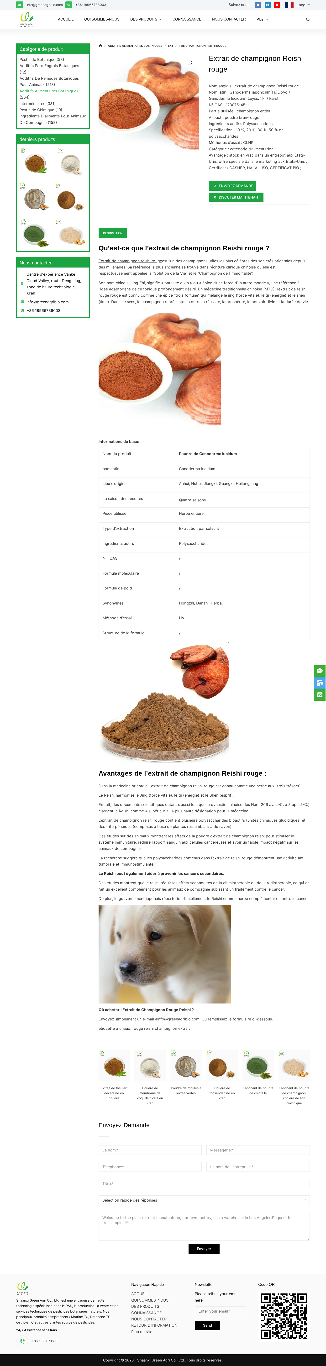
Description (112, 233)
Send (207, 1325)
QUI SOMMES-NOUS (149, 1300)
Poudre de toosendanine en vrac (222, 1093)
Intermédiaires (32, 103)
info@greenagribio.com (44, 5)
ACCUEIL (139, 1293)
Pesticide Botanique (37, 59)
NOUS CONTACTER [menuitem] (229, 19)
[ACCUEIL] (100, 45)
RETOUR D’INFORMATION (154, 1325)
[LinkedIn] (268, 5)
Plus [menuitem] (260, 19)
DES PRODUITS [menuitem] (143, 19)
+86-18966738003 (90, 5)
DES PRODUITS (145, 1306)
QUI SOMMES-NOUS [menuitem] (102, 19)
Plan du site (141, 1331)
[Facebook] (258, 5)
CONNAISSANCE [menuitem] (187, 19)
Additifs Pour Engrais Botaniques (49, 65)
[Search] (308, 19)
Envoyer (204, 1248)
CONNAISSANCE (146, 1312)
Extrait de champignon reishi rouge (130, 260)
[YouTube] (277, 5)
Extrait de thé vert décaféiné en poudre (114, 1093)
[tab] (113, 233)
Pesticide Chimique (37, 109)
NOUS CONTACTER (149, 1319)
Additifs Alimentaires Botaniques (49, 91)
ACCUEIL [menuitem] (66, 19)
